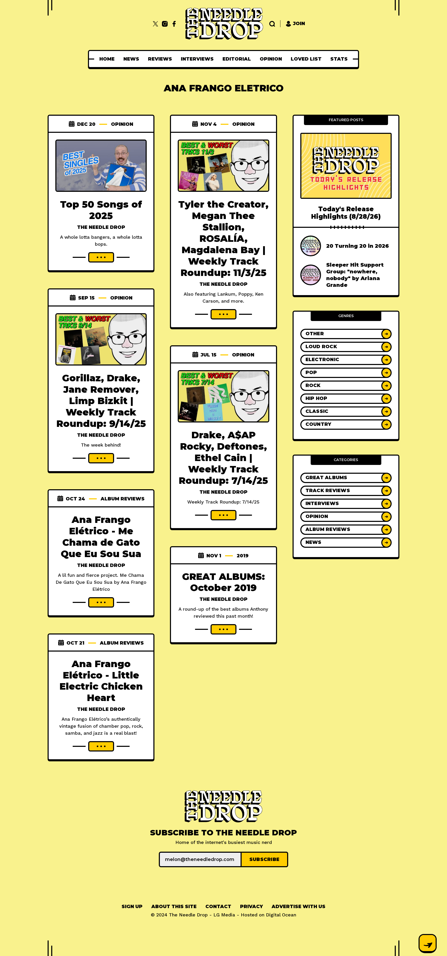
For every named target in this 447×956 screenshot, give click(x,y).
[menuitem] (107, 59)
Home (107, 59)
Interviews (197, 59)
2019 (243, 556)
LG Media (224, 914)
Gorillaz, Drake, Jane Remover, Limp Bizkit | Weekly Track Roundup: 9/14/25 (101, 400)
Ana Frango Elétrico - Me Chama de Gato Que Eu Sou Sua (101, 536)
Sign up (132, 906)
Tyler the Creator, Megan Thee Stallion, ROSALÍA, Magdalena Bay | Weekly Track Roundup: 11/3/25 (223, 238)
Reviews (160, 59)
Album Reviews (123, 499)
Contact (218, 906)
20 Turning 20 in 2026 (357, 246)
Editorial (236, 59)
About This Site (174, 906)
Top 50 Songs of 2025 (101, 210)
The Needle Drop (101, 227)
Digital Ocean (281, 914)
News (131, 59)
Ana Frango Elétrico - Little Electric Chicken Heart (101, 681)
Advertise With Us (298, 906)
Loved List (306, 59)
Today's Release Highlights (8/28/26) (346, 212)
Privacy (251, 906)
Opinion (271, 59)
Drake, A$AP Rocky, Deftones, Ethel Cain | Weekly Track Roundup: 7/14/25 (223, 457)
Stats (339, 59)
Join (299, 23)
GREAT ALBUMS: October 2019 (223, 582)
